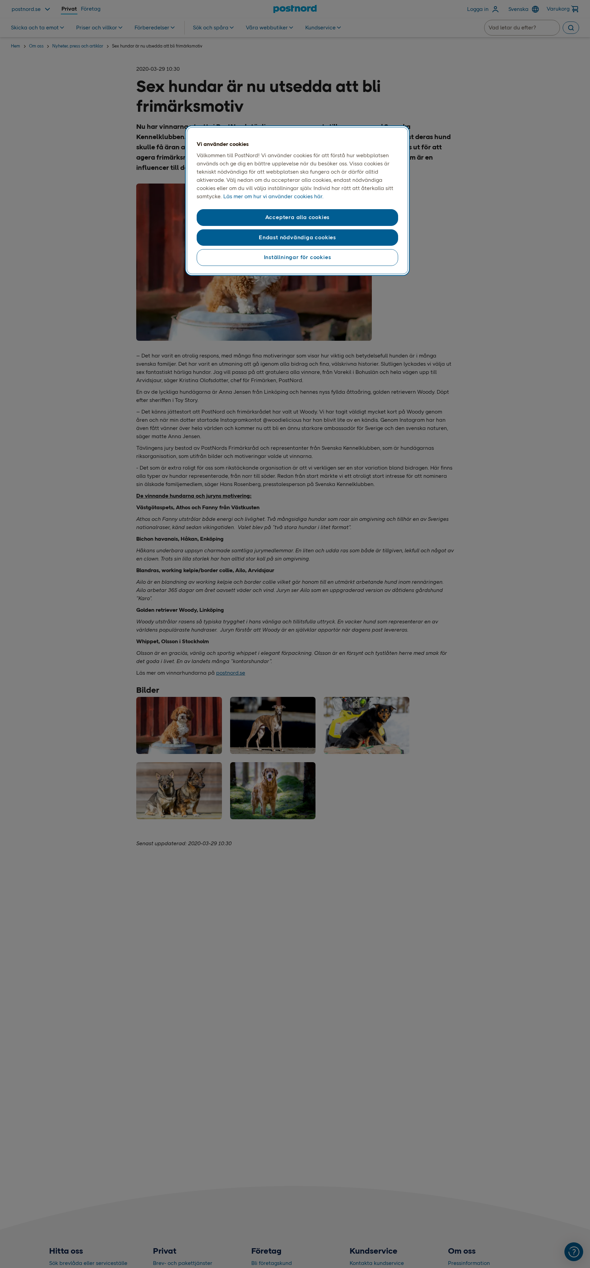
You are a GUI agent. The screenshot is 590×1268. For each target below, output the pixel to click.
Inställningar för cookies (297, 257)
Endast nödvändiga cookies (297, 237)
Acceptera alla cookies (297, 217)
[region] (297, 200)
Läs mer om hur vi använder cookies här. (273, 196)
